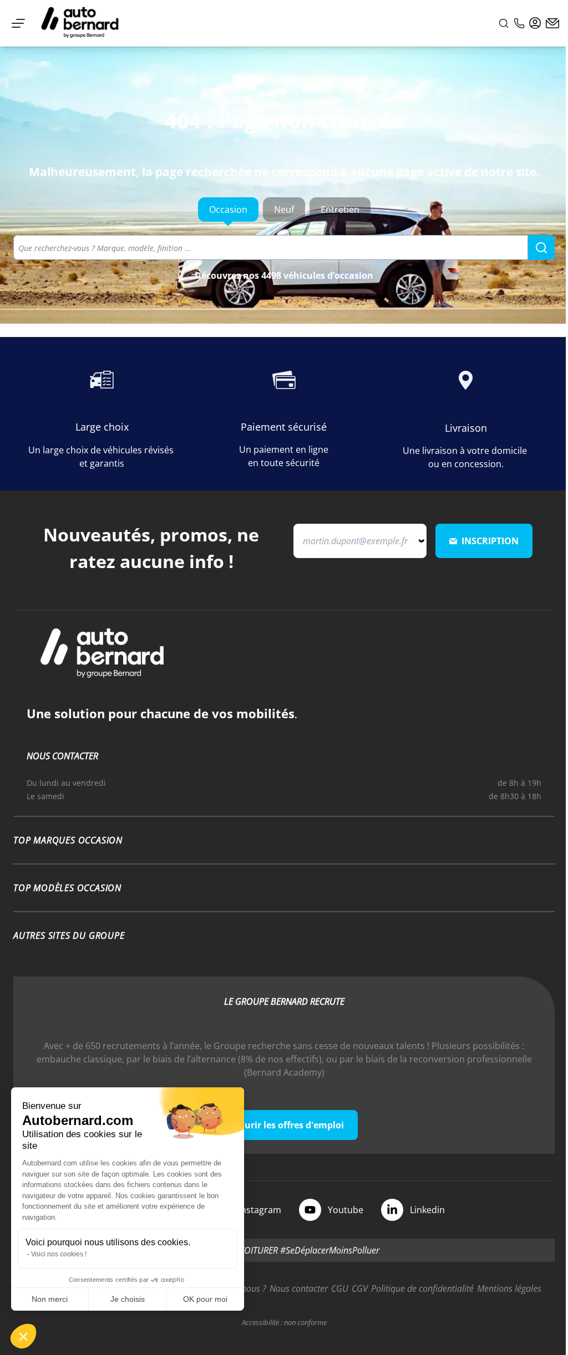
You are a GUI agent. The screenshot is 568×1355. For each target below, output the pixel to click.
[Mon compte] (535, 23)
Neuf (284, 209)
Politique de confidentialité (422, 1288)
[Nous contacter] (552, 23)
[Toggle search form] (503, 23)
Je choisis (127, 1299)
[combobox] (284, 247)
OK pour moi (205, 1299)
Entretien (340, 209)
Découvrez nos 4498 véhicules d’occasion (284, 275)
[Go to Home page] (80, 23)
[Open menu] (18, 23)
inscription (490, 541)
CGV (360, 1288)
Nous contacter (299, 1288)
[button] (23, 1336)
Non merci (50, 1299)
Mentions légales (509, 1288)
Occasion (228, 209)
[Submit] (541, 247)
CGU (339, 1288)
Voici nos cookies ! (59, 1254)
